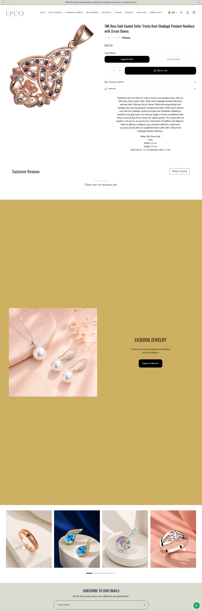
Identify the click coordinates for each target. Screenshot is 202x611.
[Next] (192, 540)
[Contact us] (196, 605)
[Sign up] (144, 605)
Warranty (112, 88)
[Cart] (194, 12)
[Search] (181, 12)
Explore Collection (150, 363)
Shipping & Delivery (116, 82)
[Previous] (9, 540)
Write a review (179, 171)
